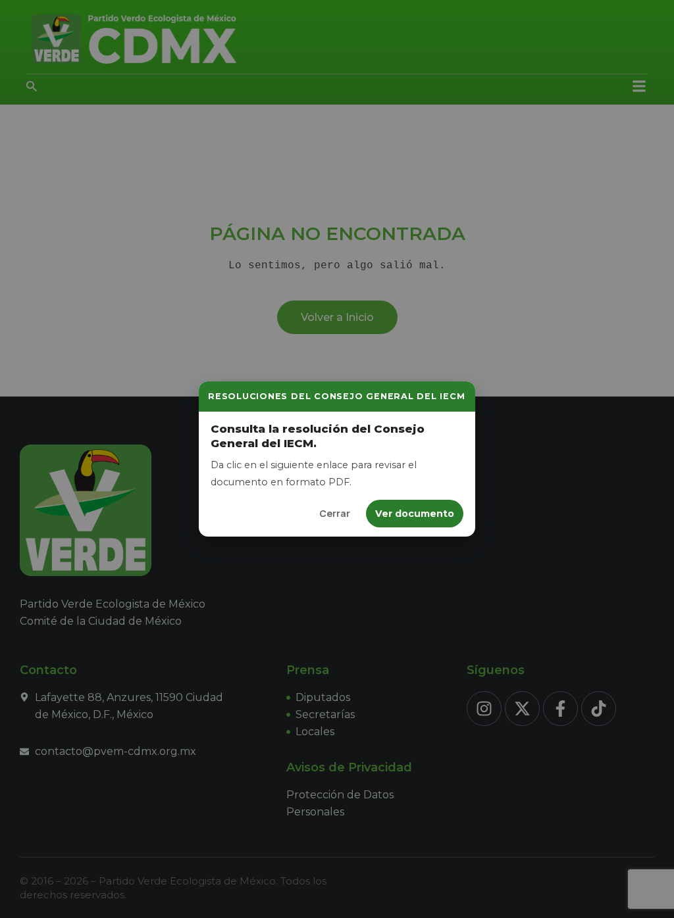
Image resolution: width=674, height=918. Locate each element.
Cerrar (334, 513)
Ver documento (414, 513)
